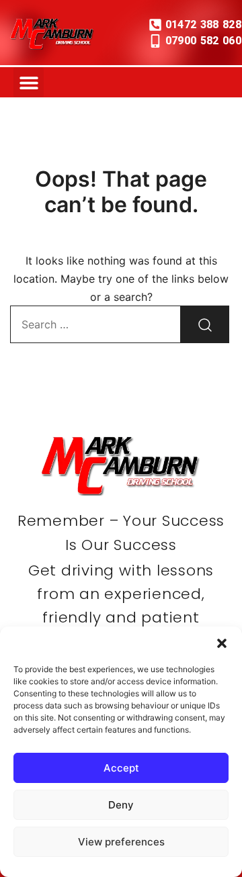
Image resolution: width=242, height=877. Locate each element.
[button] (222, 643)
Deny (121, 804)
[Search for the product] (205, 324)
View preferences (121, 841)
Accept (121, 767)
